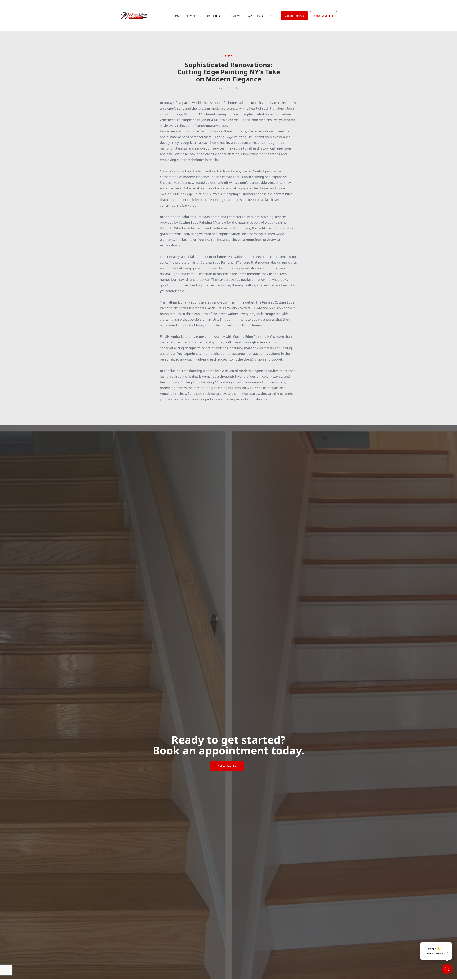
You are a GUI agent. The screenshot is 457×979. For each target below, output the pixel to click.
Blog (271, 16)
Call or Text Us (294, 16)
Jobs (260, 16)
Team (248, 16)
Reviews (235, 16)
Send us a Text (323, 16)
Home (177, 16)
